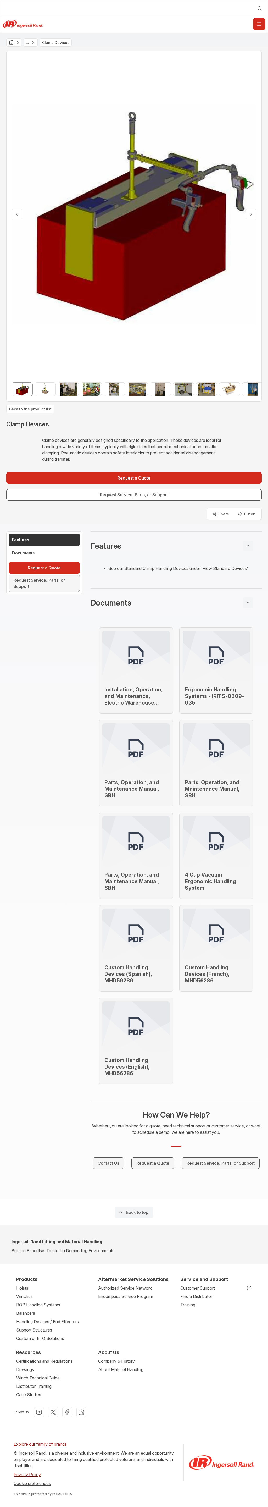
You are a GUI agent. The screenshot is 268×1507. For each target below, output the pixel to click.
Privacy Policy (27, 1474)
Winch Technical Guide (38, 1377)
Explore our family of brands (40, 1444)
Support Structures (34, 1330)
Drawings (25, 1369)
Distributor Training (34, 1386)
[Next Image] (251, 214)
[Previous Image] (17, 214)
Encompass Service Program (125, 1296)
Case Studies (28, 1394)
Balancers (25, 1313)
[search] (260, 8)
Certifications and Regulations (44, 1361)
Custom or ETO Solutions (40, 1338)
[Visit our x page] (53, 1412)
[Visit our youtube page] (39, 1412)
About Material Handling (120, 1369)
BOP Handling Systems (38, 1304)
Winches (24, 1296)
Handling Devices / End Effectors (47, 1321)
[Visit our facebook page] (67, 1412)
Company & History (116, 1361)
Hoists (22, 1288)
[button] (176, 546)
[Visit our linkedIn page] (81, 1412)
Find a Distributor (196, 1296)
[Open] (259, 24)
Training (187, 1304)
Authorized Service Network (125, 1288)
